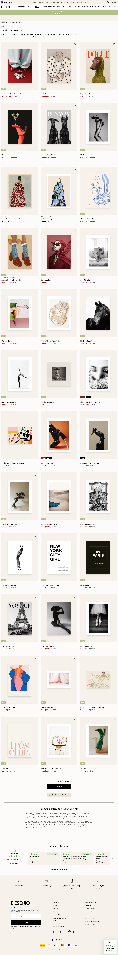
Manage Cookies (90, 924)
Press (55, 905)
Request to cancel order (92, 921)
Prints (37, 7)
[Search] (106, 7)
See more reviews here (59, 869)
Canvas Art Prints (48, 7)
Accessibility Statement (60, 915)
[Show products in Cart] (114, 7)
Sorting (86, 18)
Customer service (90, 905)
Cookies (88, 915)
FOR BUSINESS (102, 7)
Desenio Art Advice (91, 902)
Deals (70, 7)
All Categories (33, 18)
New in (30, 7)
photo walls (82, 824)
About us (56, 902)
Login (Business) (58, 926)
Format (61, 18)
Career (55, 908)
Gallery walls (80, 7)
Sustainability (57, 912)
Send (26, 922)
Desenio (64, 950)
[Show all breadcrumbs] (3, 22)
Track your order (90, 908)
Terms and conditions (92, 912)
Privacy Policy (23, 926)
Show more (59, 786)
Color (48, 18)
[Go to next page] (69, 795)
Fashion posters (18, 22)
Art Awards (56, 923)
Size (73, 18)
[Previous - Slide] (25, 858)
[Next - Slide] (112, 858)
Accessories (61, 7)
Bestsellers (21, 7)
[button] (110, 947)
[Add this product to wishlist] (35, 44)
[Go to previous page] (49, 795)
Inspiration (91, 7)
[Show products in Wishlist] (110, 7)
